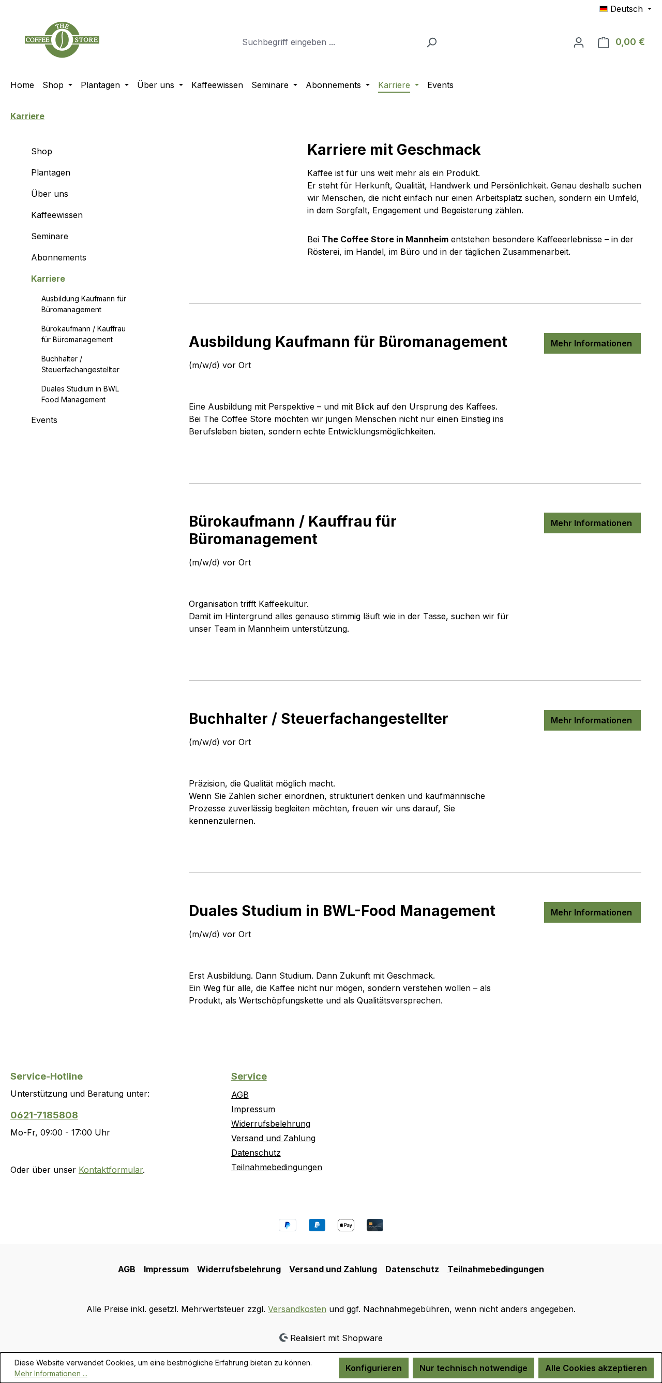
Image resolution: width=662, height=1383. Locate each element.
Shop (41, 151)
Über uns (49, 193)
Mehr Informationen (592, 343)
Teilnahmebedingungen (276, 1167)
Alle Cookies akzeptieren (596, 1368)
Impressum (253, 1109)
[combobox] (328, 42)
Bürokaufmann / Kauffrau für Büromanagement (83, 334)
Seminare (49, 236)
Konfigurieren (373, 1368)
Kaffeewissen (57, 215)
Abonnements (58, 257)
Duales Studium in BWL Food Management (80, 394)
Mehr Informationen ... (50, 1373)
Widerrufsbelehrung (270, 1123)
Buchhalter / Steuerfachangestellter (80, 364)
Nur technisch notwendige (473, 1368)
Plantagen (50, 172)
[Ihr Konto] (578, 42)
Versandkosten (297, 1309)
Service (249, 1076)
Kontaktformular (111, 1169)
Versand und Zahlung (273, 1138)
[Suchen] (431, 42)
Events (44, 420)
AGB (240, 1094)
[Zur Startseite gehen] (62, 40)
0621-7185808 (44, 1115)
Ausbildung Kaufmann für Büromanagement (83, 304)
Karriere (48, 278)
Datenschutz (256, 1152)
